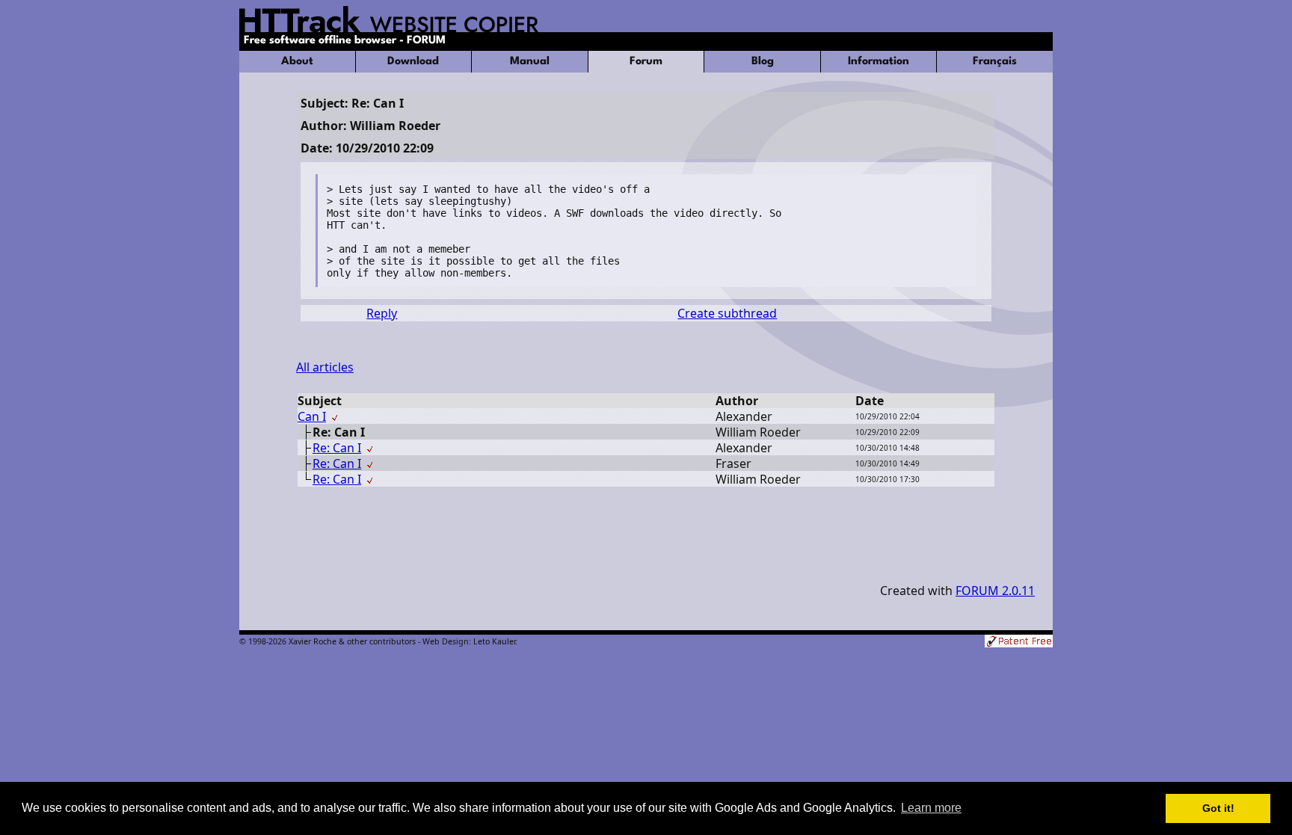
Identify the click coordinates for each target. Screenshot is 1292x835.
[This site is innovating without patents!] (1019, 642)
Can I (312, 416)
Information (878, 61)
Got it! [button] (1218, 808)
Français (995, 61)
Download (413, 61)
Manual (530, 61)
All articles (325, 367)
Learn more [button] (931, 807)
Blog (762, 61)
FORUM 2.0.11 (995, 590)
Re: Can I (337, 448)
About (297, 61)
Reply (381, 313)
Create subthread (727, 313)
